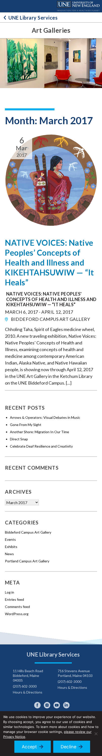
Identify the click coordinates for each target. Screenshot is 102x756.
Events (10, 539)
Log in (9, 592)
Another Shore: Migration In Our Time (39, 432)
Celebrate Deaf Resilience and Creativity (41, 446)
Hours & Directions (27, 692)
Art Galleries (51, 30)
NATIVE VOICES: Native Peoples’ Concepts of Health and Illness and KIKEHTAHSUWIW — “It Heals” (49, 262)
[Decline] (95, 733)
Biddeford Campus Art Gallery (28, 532)
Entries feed (14, 599)
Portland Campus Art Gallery (27, 561)
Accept (29, 746)
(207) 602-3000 (25, 686)
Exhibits (11, 546)
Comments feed (17, 607)
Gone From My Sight (25, 425)
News (9, 554)
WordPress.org (16, 614)
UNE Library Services (32, 18)
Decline (68, 746)
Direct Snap (19, 439)
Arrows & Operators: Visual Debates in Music (45, 417)
